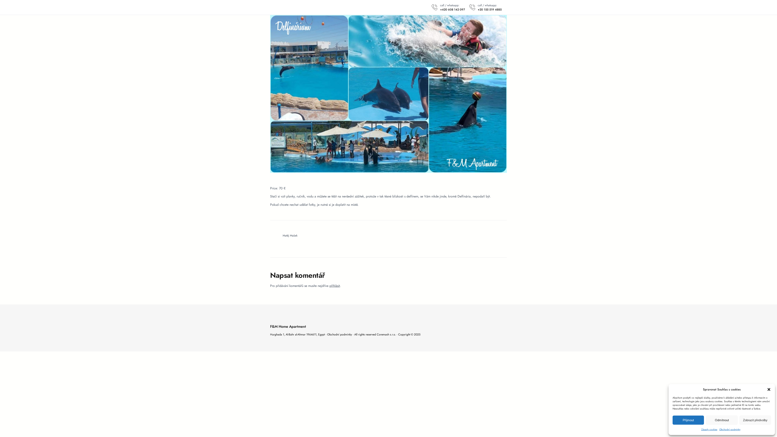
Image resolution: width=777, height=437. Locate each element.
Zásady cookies (709, 429)
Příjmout (688, 420)
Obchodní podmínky (729, 429)
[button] (769, 389)
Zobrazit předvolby (755, 420)
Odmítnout (722, 420)
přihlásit (334, 285)
